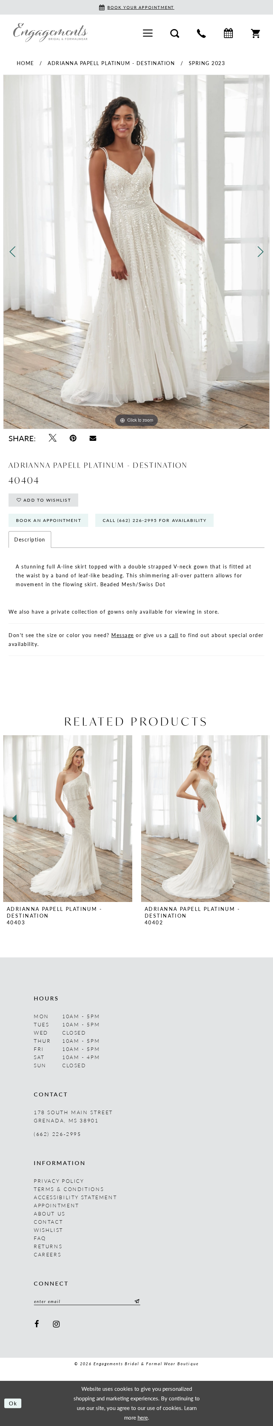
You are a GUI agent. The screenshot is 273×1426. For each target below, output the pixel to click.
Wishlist (48, 1229)
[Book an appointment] (228, 32)
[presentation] (67, 818)
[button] (147, 32)
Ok (13, 1403)
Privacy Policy (59, 1180)
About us (49, 1213)
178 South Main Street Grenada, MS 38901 (73, 1116)
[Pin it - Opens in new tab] (73, 437)
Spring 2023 (207, 62)
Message (122, 635)
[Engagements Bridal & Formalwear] (50, 32)
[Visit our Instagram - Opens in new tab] (57, 1323)
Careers (47, 1254)
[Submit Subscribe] (135, 1301)
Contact (48, 1221)
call (173, 635)
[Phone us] (201, 32)
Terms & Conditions (69, 1188)
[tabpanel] (136, 252)
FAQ (40, 1237)
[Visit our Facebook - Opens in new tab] (37, 1323)
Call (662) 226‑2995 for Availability (155, 520)
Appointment (56, 1205)
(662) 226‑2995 (57, 1133)
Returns (48, 1246)
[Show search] (174, 32)
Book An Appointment (48, 520)
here (143, 1417)
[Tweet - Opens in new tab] (52, 438)
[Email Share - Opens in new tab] (93, 437)
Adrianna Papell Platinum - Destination (111, 62)
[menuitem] (147, 32)
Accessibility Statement (75, 1197)
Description (30, 539)
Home (25, 62)
